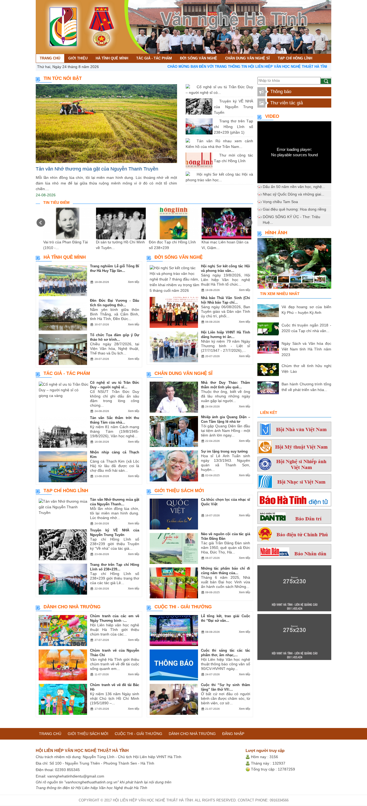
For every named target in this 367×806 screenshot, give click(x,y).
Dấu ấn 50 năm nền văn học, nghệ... (294, 186)
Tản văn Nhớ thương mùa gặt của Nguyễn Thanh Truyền (97, 169)
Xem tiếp (133, 281)
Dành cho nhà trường (72, 606)
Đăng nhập (233, 734)
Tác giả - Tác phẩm (67, 373)
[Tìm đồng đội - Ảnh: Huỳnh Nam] (294, 265)
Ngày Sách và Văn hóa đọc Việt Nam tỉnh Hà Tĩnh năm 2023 (306, 349)
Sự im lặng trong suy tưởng (224, 451)
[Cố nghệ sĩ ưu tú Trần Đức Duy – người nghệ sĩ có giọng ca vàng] (192, 87)
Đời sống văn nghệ (178, 257)
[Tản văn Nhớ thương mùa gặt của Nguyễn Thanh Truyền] (106, 123)
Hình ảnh (276, 232)
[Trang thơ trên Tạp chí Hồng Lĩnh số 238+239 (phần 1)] (215, 121)
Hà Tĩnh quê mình (65, 257)
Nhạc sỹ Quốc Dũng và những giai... (293, 194)
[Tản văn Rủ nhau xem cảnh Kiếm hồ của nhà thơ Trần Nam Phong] (192, 141)
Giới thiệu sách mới (179, 490)
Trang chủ (50, 734)
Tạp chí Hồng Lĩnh (66, 490)
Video (272, 116)
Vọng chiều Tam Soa (280, 202)
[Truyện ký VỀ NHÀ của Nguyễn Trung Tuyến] (215, 101)
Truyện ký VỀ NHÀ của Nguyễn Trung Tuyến (233, 107)
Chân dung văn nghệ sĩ (183, 373)
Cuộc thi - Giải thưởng (183, 606)
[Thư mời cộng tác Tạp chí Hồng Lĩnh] (215, 155)
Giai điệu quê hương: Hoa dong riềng (294, 209)
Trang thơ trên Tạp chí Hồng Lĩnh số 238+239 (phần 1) (233, 126)
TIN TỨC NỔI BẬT (63, 78)
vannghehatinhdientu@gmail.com (75, 776)
